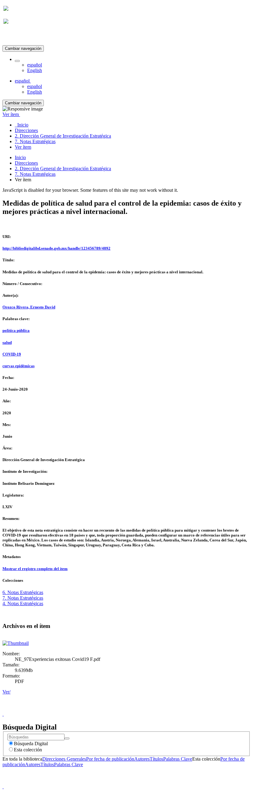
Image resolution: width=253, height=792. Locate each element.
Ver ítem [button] (11, 114)
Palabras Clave (177, 759)
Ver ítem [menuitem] (23, 147)
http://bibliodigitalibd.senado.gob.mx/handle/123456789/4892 (56, 248)
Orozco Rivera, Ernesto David (28, 307)
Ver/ (6, 691)
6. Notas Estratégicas (22, 592)
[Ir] (66, 738)
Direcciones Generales (64, 759)
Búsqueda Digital (31, 743)
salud (7, 342)
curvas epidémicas (18, 366)
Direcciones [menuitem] (26, 130)
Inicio (20, 157)
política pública (16, 330)
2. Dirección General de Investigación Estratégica (63, 168)
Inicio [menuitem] (21, 124)
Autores (142, 759)
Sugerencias (137, 708)
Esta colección (28, 749)
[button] (17, 61)
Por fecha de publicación (110, 759)
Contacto (113, 708)
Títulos (156, 759)
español (34, 64)
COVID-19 (11, 354)
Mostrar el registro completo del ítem (35, 568)
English (34, 70)
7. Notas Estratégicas (35, 174)
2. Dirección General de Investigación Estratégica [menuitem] (63, 136)
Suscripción (14, 36)
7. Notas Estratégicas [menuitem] (35, 141)
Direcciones (26, 163)
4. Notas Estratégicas (22, 603)
